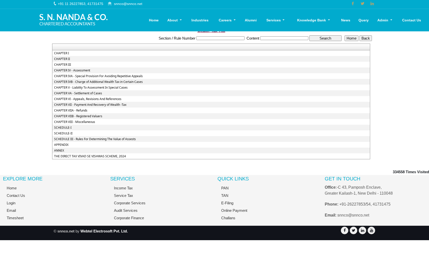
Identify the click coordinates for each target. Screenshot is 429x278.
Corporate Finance (129, 218)
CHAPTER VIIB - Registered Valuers (78, 116)
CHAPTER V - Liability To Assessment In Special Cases (91, 88)
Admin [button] (383, 20)
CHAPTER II (62, 59)
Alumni (251, 20)
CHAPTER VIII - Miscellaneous (74, 122)
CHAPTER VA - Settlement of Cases (78, 93)
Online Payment (234, 210)
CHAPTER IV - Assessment (72, 70)
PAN (225, 188)
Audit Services (126, 210)
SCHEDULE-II (63, 133)
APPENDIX (61, 145)
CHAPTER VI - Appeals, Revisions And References (87, 99)
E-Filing (227, 203)
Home (154, 20)
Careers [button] (226, 20)
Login (11, 203)
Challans (228, 218)
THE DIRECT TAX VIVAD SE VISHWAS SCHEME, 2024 (90, 156)
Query (363, 20)
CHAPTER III (62, 65)
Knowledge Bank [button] (312, 20)
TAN (224, 195)
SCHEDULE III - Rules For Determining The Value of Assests (95, 139)
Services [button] (274, 20)
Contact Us (411, 20)
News (345, 20)
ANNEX (59, 151)
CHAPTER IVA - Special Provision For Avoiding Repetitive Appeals (98, 76)
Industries (200, 20)
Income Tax (123, 188)
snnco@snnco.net (128, 4)
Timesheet (15, 218)
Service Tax (123, 195)
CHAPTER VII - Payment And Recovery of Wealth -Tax (90, 105)
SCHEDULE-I (63, 128)
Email (11, 210)
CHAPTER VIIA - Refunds (70, 110)
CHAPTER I (61, 53)
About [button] (173, 20)
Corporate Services (129, 203)
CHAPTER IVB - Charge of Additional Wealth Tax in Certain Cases (98, 82)
